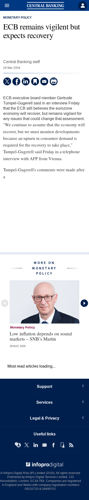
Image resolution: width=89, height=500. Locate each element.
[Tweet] (7, 81)
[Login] (82, 5)
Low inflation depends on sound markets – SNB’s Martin (41, 336)
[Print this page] (54, 81)
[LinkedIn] (26, 81)
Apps (62, 445)
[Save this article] (35, 81)
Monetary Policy (17, 18)
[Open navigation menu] (4, 5)
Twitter (27, 445)
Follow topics (18, 445)
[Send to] (44, 81)
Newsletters (44, 445)
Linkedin (36, 445)
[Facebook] (16, 81)
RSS (71, 445)
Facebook (53, 445)
